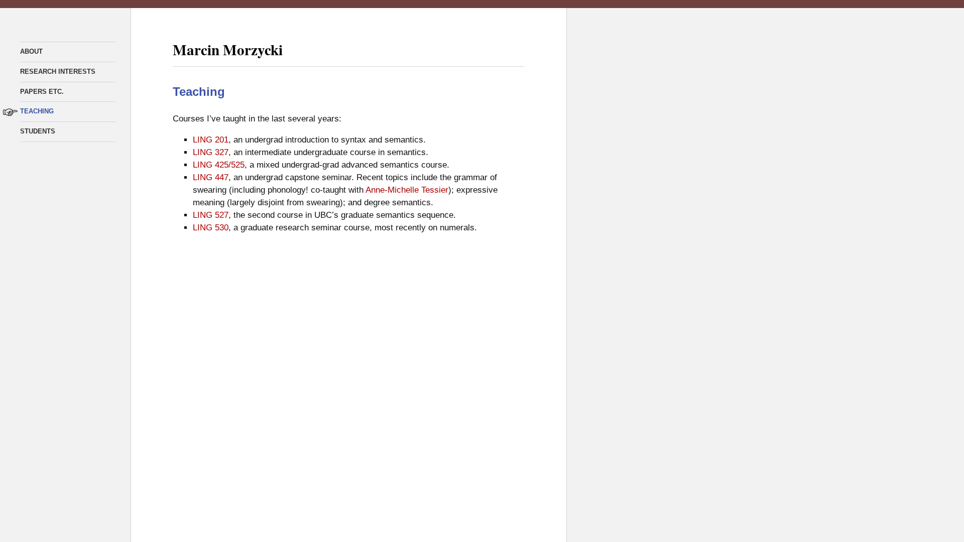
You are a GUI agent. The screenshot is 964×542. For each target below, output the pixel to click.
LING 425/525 (219, 165)
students (37, 131)
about (31, 51)
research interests (57, 71)
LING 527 (210, 215)
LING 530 (210, 227)
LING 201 (210, 140)
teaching (37, 111)
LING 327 (210, 152)
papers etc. (42, 91)
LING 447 (210, 177)
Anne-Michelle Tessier (407, 190)
